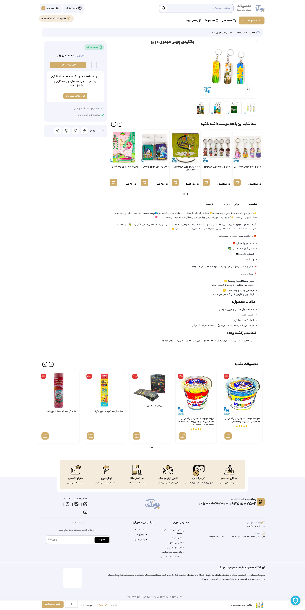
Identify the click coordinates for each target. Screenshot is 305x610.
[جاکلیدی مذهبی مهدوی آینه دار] (155, 147)
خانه (253, 32)
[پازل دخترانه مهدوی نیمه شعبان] (124, 147)
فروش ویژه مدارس (174, 547)
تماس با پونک (139, 530)
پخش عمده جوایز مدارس (172, 552)
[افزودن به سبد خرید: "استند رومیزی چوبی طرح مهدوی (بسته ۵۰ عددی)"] (175, 182)
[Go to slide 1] (187, 194)
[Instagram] (68, 504)
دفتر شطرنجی (176, 538)
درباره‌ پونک (140, 534)
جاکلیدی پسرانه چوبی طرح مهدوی (216, 166)
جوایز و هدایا (242, 32)
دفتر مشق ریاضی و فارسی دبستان (171, 531)
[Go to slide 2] (184, 194)
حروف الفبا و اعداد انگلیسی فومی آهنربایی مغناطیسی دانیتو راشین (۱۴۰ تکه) (242, 420)
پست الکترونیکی (254, 522)
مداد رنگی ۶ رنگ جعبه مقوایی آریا (109, 411)
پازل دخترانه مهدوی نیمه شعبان (125, 166)
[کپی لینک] (84, 130)
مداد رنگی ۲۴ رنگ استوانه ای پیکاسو (62, 411)
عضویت (101, 540)
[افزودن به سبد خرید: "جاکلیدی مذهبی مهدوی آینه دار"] (144, 182)
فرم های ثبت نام (75, 96)
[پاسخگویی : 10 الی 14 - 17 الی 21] (261, 502)
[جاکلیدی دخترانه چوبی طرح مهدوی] (247, 147)
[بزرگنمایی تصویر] (248, 89)
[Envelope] (85, 512)
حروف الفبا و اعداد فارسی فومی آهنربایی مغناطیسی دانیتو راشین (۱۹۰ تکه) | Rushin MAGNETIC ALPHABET (196, 422)
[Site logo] (259, 8)
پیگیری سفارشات (138, 539)
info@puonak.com (256, 526)
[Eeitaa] (85, 504)
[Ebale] (77, 504)
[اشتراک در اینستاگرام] (75, 130)
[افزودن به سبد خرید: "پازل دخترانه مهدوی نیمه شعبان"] (113, 182)
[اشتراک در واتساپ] (66, 130)
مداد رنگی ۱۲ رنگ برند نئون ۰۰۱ (156, 406)
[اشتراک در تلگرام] (57, 130)
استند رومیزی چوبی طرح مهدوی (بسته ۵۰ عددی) (187, 168)
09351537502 (48, 18)
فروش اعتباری (198, 479)
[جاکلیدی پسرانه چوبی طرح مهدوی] (216, 147)
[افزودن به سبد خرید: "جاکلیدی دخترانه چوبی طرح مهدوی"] (237, 182)
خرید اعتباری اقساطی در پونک (170, 557)
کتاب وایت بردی (175, 542)
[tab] (253, 204)
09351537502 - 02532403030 (227, 504)
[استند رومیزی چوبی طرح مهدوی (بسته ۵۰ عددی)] (186, 147)
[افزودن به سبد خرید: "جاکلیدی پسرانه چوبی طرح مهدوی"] (206, 182)
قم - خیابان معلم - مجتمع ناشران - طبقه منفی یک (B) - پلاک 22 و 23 (237, 537)
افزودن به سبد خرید (68, 64)
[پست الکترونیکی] (263, 523)
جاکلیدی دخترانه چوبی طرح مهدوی (247, 166)
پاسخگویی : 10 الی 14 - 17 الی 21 (243, 499)
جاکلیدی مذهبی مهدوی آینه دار (156, 166)
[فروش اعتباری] (199, 471)
